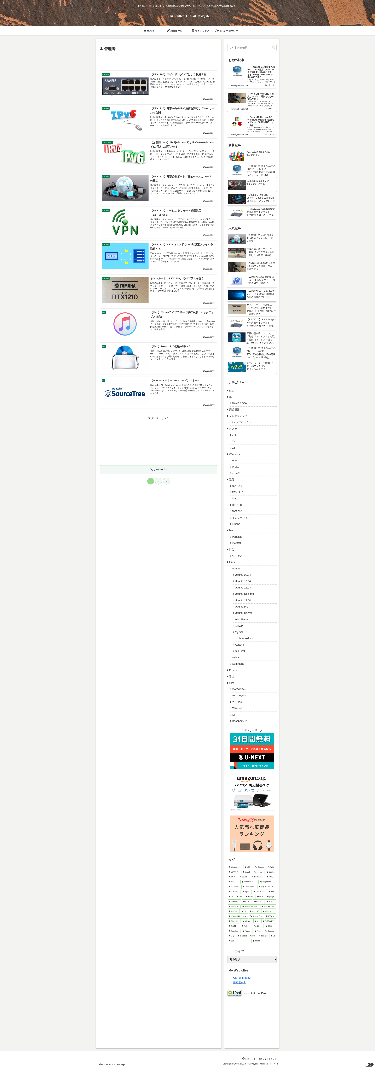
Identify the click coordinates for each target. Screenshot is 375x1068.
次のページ (158, 469)
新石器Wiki (239, 982)
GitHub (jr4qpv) (242, 977)
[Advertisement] (158, 60)
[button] (273, 47)
